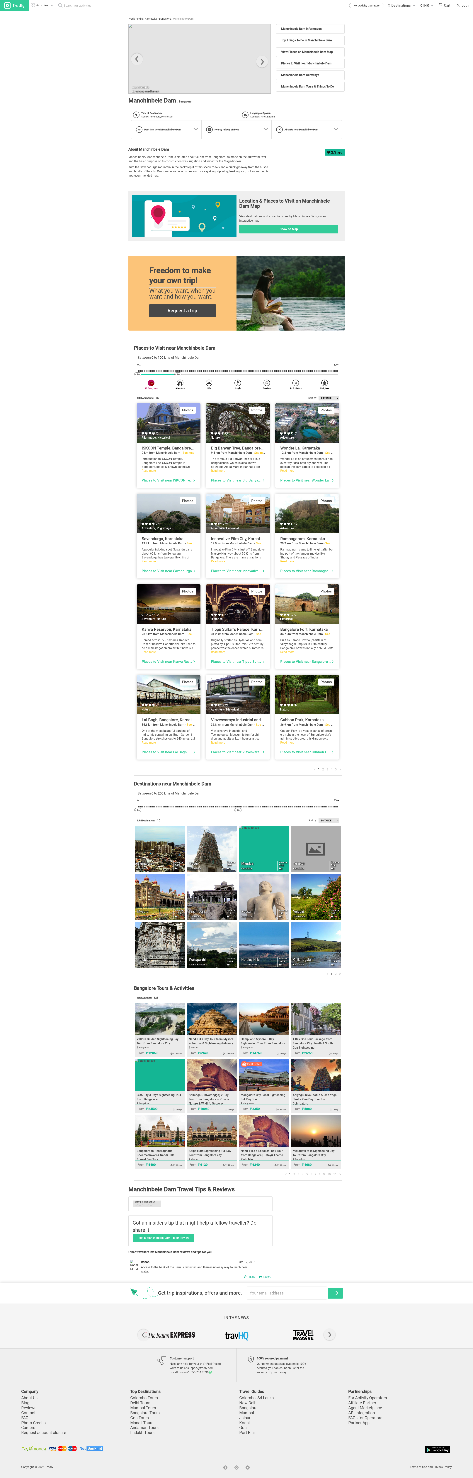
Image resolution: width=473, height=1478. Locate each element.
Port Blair (247, 1432)
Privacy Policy (442, 1467)
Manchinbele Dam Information (301, 29)
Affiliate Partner (362, 1402)
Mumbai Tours (143, 1407)
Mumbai (246, 1412)
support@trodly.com (200, 1368)
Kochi (244, 1422)
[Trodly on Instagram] (236, 1467)
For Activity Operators (367, 5)
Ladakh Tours (142, 1432)
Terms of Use (418, 1467)
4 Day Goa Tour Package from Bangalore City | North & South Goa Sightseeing (313, 1043)
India (140, 18)
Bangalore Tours (145, 1412)
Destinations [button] (401, 5)
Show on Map (289, 229)
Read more (149, 470)
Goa (243, 1427)
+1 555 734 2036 (197, 1372)
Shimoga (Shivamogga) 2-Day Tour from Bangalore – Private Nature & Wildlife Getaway (209, 1099)
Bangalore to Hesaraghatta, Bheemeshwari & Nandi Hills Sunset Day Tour (155, 1155)
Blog (25, 1402)
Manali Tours (141, 1422)
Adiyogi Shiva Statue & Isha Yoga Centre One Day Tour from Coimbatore (315, 1099)
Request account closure (43, 1432)
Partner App (359, 1422)
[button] (427, 5)
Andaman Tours (144, 1427)
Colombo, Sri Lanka (256, 1397)
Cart (447, 5)
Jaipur (244, 1417)
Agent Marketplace (365, 1407)
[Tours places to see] (14, 5)
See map (188, 452)
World (131, 18)
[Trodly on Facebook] (225, 1467)
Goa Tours (139, 1417)
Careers (28, 1427)
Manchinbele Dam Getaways (300, 75)
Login (466, 5)
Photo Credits (33, 1422)
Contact (28, 1412)
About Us (29, 1397)
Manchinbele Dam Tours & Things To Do (307, 86)
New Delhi (248, 1402)
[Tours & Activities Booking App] (343, 1449)
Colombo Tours (144, 1397)
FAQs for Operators (365, 1417)
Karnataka (151, 18)
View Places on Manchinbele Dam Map (307, 52)
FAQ (24, 1417)
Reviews (28, 1407)
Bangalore (165, 18)
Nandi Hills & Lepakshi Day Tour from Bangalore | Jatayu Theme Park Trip (262, 1155)
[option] (199, 59)
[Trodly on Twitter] (247, 1467)
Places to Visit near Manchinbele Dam (306, 63)
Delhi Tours (140, 1402)
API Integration (361, 1412)
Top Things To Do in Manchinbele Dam (306, 40)
